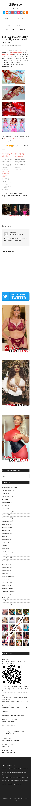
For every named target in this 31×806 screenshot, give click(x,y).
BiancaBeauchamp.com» (19, 139)
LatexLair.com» (7, 139)
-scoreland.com (6, 496)
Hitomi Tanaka (5, 542)
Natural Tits (5, 582)
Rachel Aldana (5, 585)
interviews (4, 545)
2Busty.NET (15, 798)
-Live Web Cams (6, 490)
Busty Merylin (5, 524)
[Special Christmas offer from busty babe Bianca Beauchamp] (21, 161)
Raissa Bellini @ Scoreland (14, 784)
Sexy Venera (5, 595)
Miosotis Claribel (6, 576)
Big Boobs (4, 515)
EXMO (8, 734)
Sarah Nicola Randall (7, 588)
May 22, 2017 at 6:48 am (16, 234)
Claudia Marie (5, 533)
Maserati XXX (5, 567)
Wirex (14, 752)
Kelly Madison (6, 552)
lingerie (3, 197)
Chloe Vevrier (5, 530)
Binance (4, 721)
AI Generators (5, 505)
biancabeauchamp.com (17, 141)
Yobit (8, 721)
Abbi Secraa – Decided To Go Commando (17, 768)
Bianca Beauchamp (16, 52)
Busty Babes (21, 193)
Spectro (4, 752)
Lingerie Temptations (7, 54)
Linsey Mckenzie (6, 561)
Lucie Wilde (5, 564)
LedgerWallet (5, 740)
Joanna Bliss (5, 548)
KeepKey (16, 740)
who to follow (5, 604)
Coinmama (11, 728)
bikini (20, 195)
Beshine (4, 509)
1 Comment (18, 45)
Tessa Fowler (5, 601)
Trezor (12, 740)
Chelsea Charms (6, 527)
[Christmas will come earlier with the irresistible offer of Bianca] (8, 180)
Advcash (9, 752)
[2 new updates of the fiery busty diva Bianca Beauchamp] (8, 161)
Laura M (4, 555)
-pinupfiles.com (6, 493)
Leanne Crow (5, 558)
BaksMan (13, 734)
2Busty (15, 4)
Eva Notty (4, 536)
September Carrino (7, 591)
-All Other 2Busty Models (9, 487)
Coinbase (4, 728)
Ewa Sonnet (5, 539)
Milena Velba (5, 573)
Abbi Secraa (5, 499)
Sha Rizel (4, 598)
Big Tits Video (5, 518)
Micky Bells (5, 570)
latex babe (24, 195)
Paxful (3, 734)
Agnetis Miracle (6, 502)
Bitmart (12, 721)
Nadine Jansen (6, 579)
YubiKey (4, 746)
